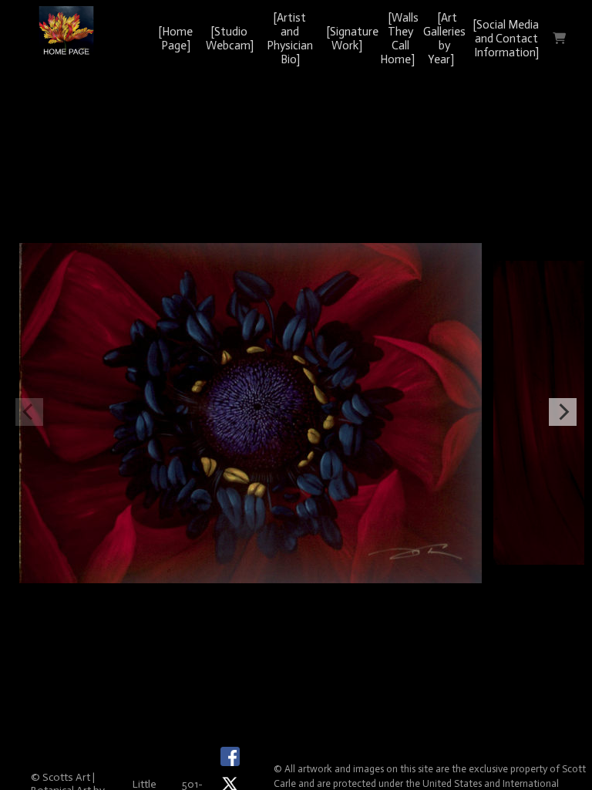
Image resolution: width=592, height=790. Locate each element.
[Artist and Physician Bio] (290, 38)
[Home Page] (176, 38)
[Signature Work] (352, 38)
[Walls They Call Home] (399, 38)
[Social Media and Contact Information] (506, 38)
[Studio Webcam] (230, 38)
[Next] (563, 412)
